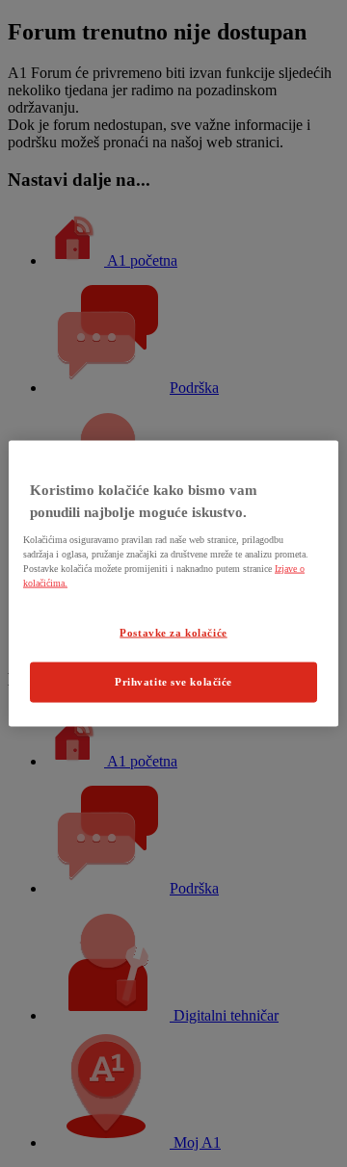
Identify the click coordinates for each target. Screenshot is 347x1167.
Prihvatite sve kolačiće (173, 681)
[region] (173, 584)
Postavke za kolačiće (173, 632)
